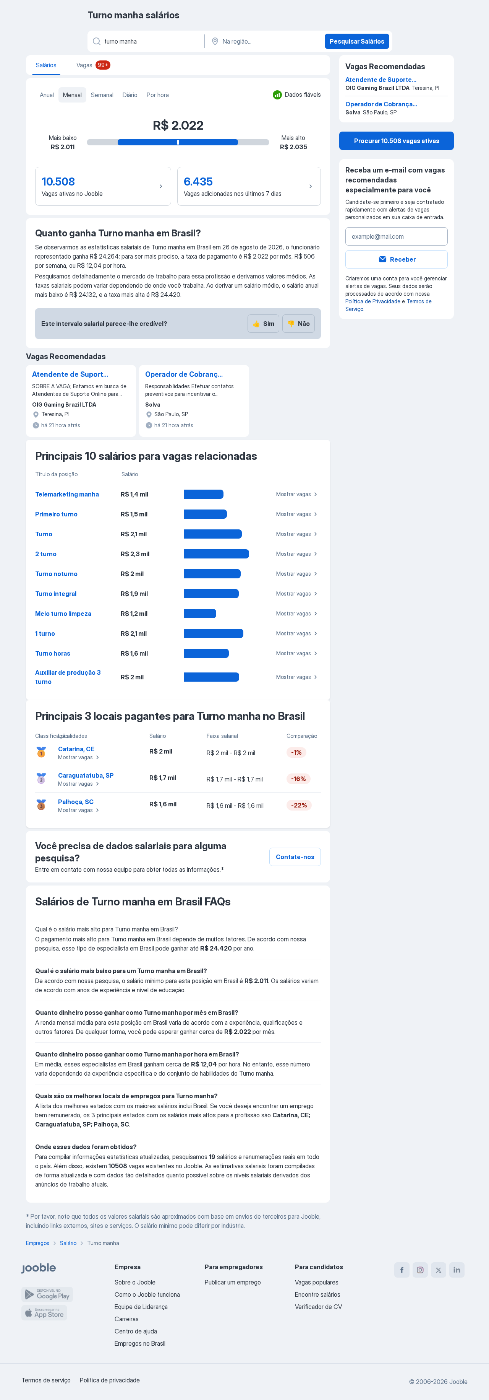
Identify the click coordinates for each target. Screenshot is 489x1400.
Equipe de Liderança (141, 1306)
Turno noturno (56, 574)
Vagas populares (316, 1282)
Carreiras (127, 1319)
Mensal (72, 95)
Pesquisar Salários (357, 41)
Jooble (458, 1381)
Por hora (158, 95)
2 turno (46, 554)
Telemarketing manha (67, 494)
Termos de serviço (46, 1380)
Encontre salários (317, 1294)
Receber (403, 259)
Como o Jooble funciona (147, 1294)
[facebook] (402, 1270)
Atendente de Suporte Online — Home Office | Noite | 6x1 (71, 374)
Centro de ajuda (136, 1331)
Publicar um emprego (233, 1282)
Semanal (102, 95)
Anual (47, 95)
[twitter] (438, 1270)
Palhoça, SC (76, 802)
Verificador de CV (318, 1306)
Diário (130, 95)
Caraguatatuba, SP (86, 775)
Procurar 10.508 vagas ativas (396, 141)
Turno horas (52, 653)
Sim (263, 323)
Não (298, 323)
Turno (43, 534)
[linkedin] (457, 1270)
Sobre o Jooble (135, 1282)
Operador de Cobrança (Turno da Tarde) (183, 374)
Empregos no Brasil (140, 1343)
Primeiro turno (56, 514)
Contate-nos (295, 857)
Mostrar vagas (293, 494)
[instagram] (420, 1270)
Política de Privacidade (372, 301)
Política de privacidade (110, 1380)
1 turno (45, 633)
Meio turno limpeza (63, 613)
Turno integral (55, 593)
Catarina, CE (76, 749)
